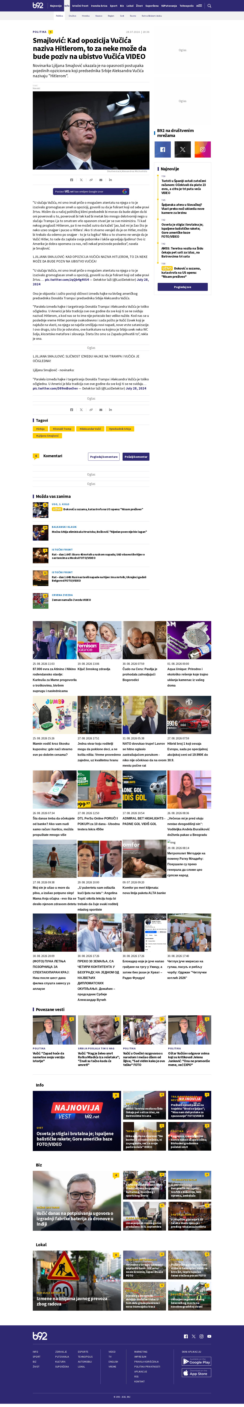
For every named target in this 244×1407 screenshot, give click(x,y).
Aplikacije (140, 1371)
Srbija (41, 429)
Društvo (132, 1103)
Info (35, 1351)
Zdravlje (61, 1351)
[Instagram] (203, 149)
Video (112, 1351)
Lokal (81, 1366)
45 (45, 504)
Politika (40, 32)
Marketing (141, 1351)
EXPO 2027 (133, 1180)
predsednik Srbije (121, 429)
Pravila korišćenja (146, 1361)
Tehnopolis (85, 1356)
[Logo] (38, 5)
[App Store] (196, 1373)
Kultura (60, 1361)
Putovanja (62, 1356)
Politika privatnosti (147, 1366)
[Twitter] (183, 149)
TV (110, 1356)
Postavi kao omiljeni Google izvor (79, 191)
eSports (83, 1351)
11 (45, 572)
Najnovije (56, 5)
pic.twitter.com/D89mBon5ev (55, 388)
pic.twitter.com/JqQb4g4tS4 (67, 279)
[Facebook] (163, 149)
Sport (37, 1356)
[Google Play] (196, 1361)
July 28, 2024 (136, 388)
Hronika (177, 1259)
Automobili (85, 1361)
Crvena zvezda (62, 595)
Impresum (140, 1356)
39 (45, 527)
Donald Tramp (63, 429)
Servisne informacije (141, 1259)
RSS (136, 1376)
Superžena (62, 1366)
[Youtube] (209, 1336)
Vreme (112, 1366)
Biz (35, 1361)
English (113, 1361)
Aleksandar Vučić (91, 429)
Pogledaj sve (182, 287)
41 (45, 595)
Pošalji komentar (136, 457)
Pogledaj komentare (104, 457)
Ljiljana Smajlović (48, 435)
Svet (40, 1127)
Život (36, 1366)
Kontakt (139, 1381)
